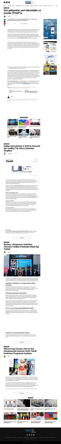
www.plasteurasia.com (26, 83)
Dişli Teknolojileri (8, 437)
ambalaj (12, 87)
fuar (24, 87)
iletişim (27, 87)
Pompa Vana (15, 437)
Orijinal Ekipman (26, 437)
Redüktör (27, 438)
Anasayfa (9, 5)
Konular (13, 5)
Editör (9, 16)
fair (22, 87)
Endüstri (31, 438)
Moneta (35, 438)
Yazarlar (40, 5)
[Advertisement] (23, 58)
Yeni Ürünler (27, 5)
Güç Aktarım (46, 437)
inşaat (30, 87)
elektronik (17, 87)
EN (52, 5)
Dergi (23, 5)
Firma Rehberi (18, 5)
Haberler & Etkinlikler (34, 5)
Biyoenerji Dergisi (52, 437)
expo (20, 87)
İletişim (49, 5)
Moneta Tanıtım (30, 442)
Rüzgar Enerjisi (20, 437)
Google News (45, 5)
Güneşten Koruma (33, 437)
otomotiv (33, 87)
